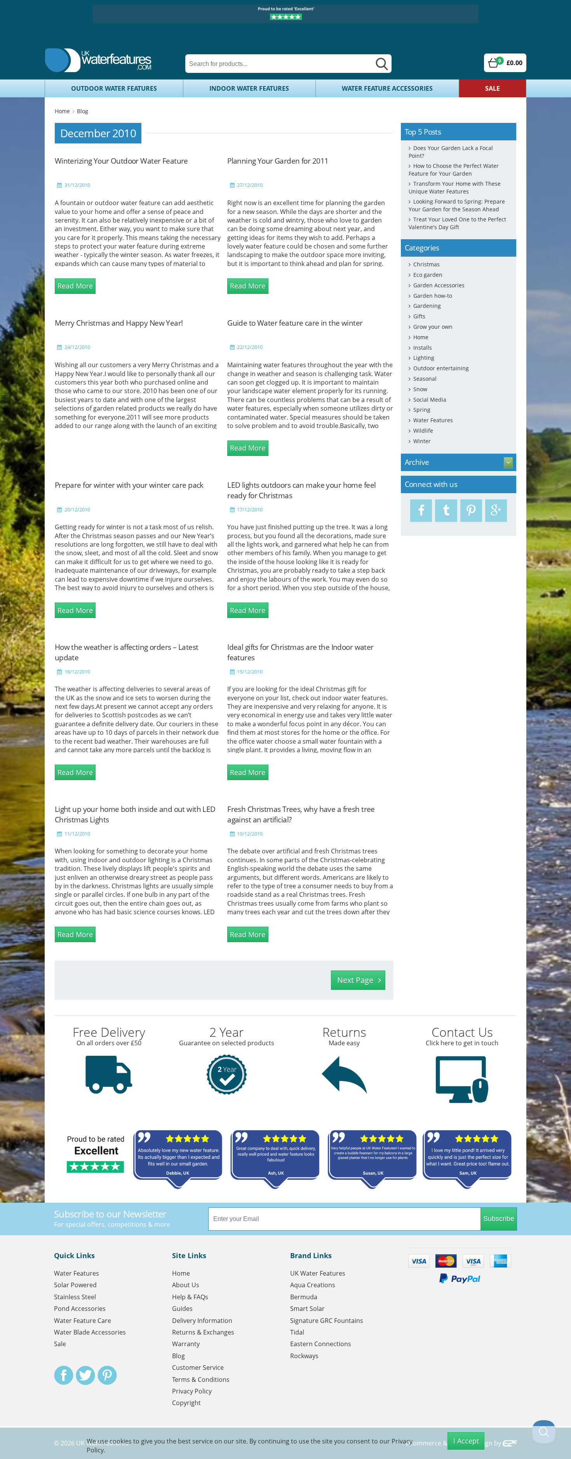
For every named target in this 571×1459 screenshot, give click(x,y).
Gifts (419, 316)
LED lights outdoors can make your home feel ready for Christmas (301, 490)
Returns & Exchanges (203, 1332)
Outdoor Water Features (114, 88)
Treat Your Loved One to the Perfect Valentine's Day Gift (457, 223)
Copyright (186, 1403)
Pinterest (107, 1375)
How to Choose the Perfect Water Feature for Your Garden (454, 169)
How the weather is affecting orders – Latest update (126, 652)
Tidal (297, 1332)
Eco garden (427, 274)
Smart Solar (307, 1308)
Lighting (423, 357)
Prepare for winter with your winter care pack (129, 485)
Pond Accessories (80, 1308)
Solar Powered (75, 1285)
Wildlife (423, 430)
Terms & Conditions (201, 1379)
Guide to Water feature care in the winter (294, 323)
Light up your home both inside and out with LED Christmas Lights (135, 814)
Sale (492, 88)
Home (62, 111)
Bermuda (303, 1297)
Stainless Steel (75, 1297)
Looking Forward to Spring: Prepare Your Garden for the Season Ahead (457, 205)
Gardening (427, 305)
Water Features (433, 420)
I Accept (466, 1440)
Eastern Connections (320, 1344)
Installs (422, 347)
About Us (185, 1285)
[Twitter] (446, 510)
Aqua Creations (312, 1285)
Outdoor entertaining (441, 368)
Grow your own (433, 326)
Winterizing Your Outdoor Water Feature (121, 160)
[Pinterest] (471, 510)
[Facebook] (421, 510)
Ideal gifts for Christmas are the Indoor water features (300, 652)
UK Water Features (317, 1273)
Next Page (355, 980)
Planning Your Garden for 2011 (277, 160)
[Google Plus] (496, 510)
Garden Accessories (439, 285)
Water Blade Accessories (90, 1332)
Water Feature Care (82, 1320)
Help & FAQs (190, 1297)
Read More (75, 285)
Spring (421, 409)
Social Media (429, 399)
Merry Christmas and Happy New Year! (119, 323)
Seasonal (425, 378)
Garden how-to (432, 295)
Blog (82, 111)
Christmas (426, 264)
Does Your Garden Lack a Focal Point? (451, 151)
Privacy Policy (192, 1391)
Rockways (304, 1356)
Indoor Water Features (249, 88)
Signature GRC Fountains (326, 1320)
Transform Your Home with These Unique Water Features (455, 187)
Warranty (186, 1344)
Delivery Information (202, 1320)
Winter (422, 441)
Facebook (63, 1375)
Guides (182, 1308)
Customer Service (198, 1367)
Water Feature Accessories (387, 88)
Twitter (85, 1375)
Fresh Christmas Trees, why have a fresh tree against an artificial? (301, 814)
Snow (420, 389)
